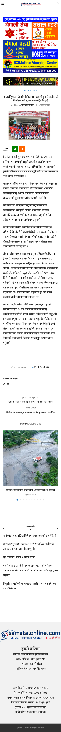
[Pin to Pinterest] (44, 367)
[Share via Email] (47, 367)
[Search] (58, 4)
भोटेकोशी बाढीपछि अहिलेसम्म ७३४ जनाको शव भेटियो (30, 490)
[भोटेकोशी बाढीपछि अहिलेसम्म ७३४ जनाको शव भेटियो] (30, 458)
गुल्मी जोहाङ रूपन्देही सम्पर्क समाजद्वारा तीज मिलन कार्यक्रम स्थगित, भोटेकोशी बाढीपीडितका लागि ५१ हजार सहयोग (30, 571)
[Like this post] (35, 367)
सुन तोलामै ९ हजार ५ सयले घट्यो (19, 557)
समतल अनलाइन (27, 105)
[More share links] (22, 149)
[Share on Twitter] (41, 367)
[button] (5, 465)
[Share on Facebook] (38, 367)
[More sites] (15, 149)
